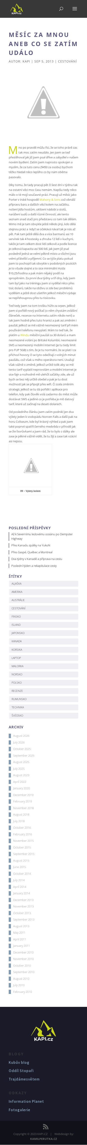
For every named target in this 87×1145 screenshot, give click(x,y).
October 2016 (22, 828)
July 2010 (19, 985)
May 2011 (19, 933)
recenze (17, 691)
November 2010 (23, 959)
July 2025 (19, 769)
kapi (26, 61)
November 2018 (23, 808)
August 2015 (21, 860)
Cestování (67, 61)
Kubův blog (19, 1062)
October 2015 (22, 847)
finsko (16, 616)
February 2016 (22, 834)
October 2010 (22, 965)
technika (18, 707)
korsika (17, 650)
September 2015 (23, 854)
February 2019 (22, 801)
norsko (17, 674)
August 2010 (21, 979)
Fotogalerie (19, 1109)
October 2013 (22, 913)
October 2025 (22, 749)
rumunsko (19, 699)
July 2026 (19, 742)
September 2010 (23, 972)
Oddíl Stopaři (21, 1070)
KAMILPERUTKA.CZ (43, 1139)
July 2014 (19, 880)
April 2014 (19, 887)
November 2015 (23, 841)
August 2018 (21, 814)
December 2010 (23, 952)
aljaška (16, 584)
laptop (16, 658)
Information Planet (26, 1101)
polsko (17, 683)
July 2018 (19, 821)
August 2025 (21, 762)
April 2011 (19, 939)
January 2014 (21, 893)
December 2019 (23, 795)
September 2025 (23, 755)
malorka (17, 666)
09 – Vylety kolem (30, 491)
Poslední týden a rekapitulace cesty (34, 566)
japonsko (18, 633)
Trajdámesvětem (24, 1079)
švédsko (17, 715)
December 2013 (23, 900)
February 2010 (22, 992)
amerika (17, 592)
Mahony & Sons (49, 200)
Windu (24, 335)
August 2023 (21, 775)
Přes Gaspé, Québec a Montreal (31, 552)
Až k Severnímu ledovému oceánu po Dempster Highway (42, 536)
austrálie (18, 600)
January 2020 (21, 788)
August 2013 (21, 926)
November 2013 (23, 906)
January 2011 (21, 946)
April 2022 (19, 782)
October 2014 (22, 874)
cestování (18, 608)
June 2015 (19, 867)
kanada (17, 641)
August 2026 (21, 736)
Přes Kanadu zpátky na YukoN (30, 545)
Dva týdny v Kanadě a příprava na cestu (36, 559)
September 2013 (23, 919)
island (16, 625)
